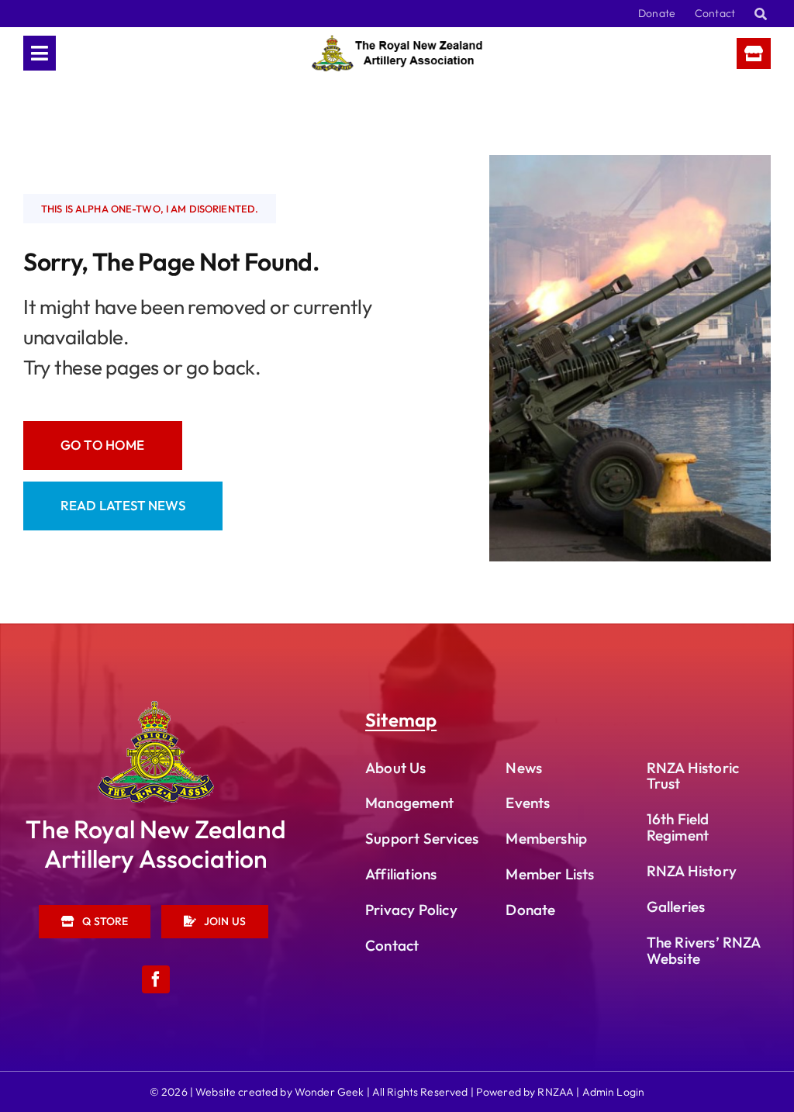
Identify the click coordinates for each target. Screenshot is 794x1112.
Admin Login (613, 1092)
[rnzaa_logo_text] (397, 41)
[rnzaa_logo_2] (156, 707)
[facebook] (156, 979)
